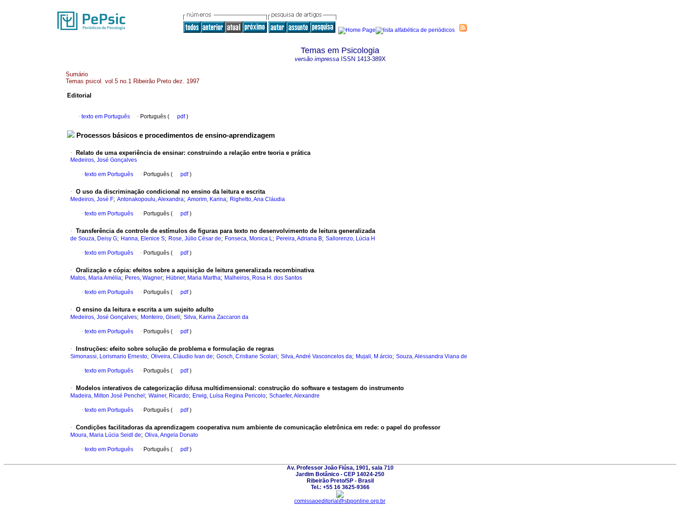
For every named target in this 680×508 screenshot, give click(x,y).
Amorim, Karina (206, 199)
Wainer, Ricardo (168, 395)
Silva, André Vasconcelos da (316, 356)
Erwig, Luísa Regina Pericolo (229, 395)
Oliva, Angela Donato (171, 435)
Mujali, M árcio (374, 356)
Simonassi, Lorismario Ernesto (108, 356)
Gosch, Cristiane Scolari (246, 356)
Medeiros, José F (91, 199)
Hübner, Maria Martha (193, 278)
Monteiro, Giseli (160, 317)
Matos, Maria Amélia (95, 278)
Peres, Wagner (143, 278)
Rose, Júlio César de (194, 238)
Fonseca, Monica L (248, 238)
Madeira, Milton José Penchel (107, 395)
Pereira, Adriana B (299, 238)
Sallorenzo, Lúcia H (350, 238)
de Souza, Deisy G (93, 238)
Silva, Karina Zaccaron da (216, 317)
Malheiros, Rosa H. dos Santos (263, 278)
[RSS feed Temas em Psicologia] (463, 27)
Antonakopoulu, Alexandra (150, 199)
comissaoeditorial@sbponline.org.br (339, 501)
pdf (181, 116)
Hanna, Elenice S (143, 238)
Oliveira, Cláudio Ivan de (182, 356)
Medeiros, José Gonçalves (103, 160)
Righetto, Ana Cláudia (257, 199)
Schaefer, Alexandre (294, 395)
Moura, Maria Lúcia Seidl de (105, 435)
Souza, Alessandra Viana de (431, 356)
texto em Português (105, 116)
